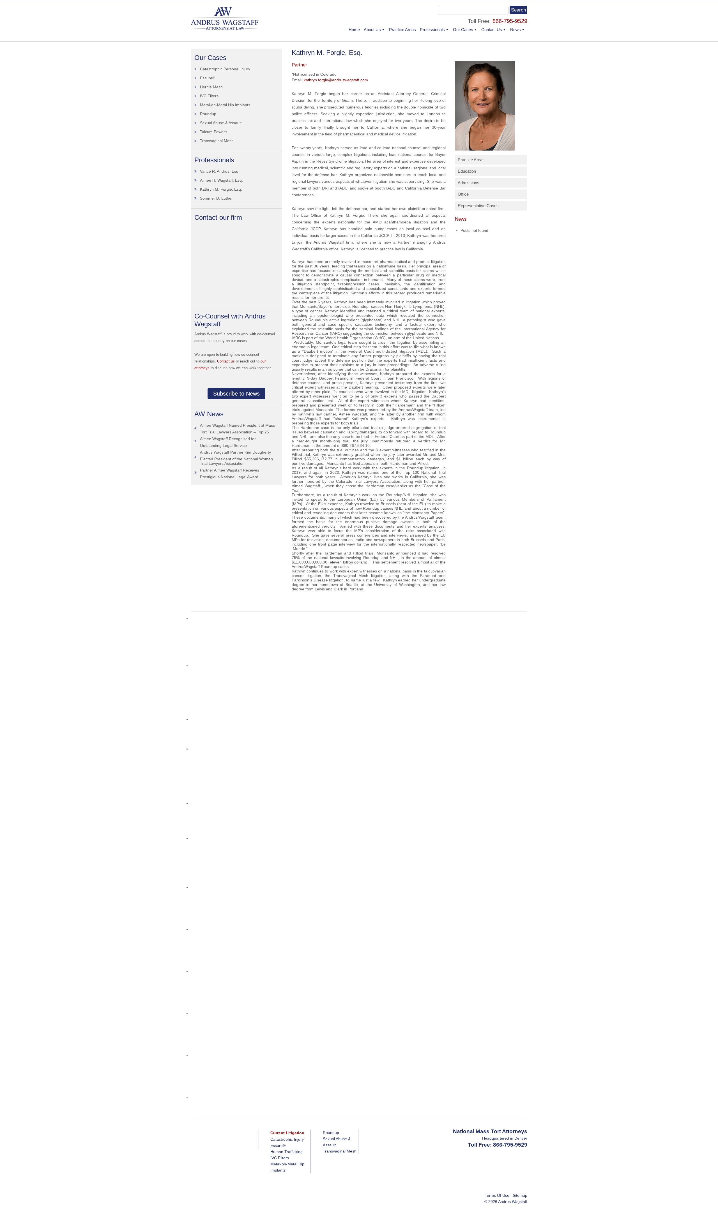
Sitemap (520, 1195)
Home (354, 29)
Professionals (432, 29)
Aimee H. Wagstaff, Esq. (221, 180)
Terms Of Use (497, 1195)
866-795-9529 (510, 21)
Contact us (226, 361)
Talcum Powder (213, 132)
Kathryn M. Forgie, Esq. (221, 189)
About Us (372, 29)
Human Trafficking (286, 1151)
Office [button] (463, 194)
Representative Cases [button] (478, 205)
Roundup (208, 114)
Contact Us (491, 29)
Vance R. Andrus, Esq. (220, 171)
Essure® (207, 78)
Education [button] (467, 171)
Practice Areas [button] (471, 159)
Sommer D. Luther (216, 198)
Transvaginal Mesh (217, 140)
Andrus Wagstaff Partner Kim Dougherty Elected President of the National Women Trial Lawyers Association (236, 458)
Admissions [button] (468, 182)
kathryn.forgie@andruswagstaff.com (336, 80)
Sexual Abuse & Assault (220, 123)
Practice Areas (402, 29)
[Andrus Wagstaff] (225, 28)
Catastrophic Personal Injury (225, 69)
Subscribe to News (236, 394)
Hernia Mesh (211, 87)
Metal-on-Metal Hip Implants (225, 105)
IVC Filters (209, 96)
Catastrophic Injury (287, 1139)
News (515, 29)
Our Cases (463, 29)
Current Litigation (287, 1133)
